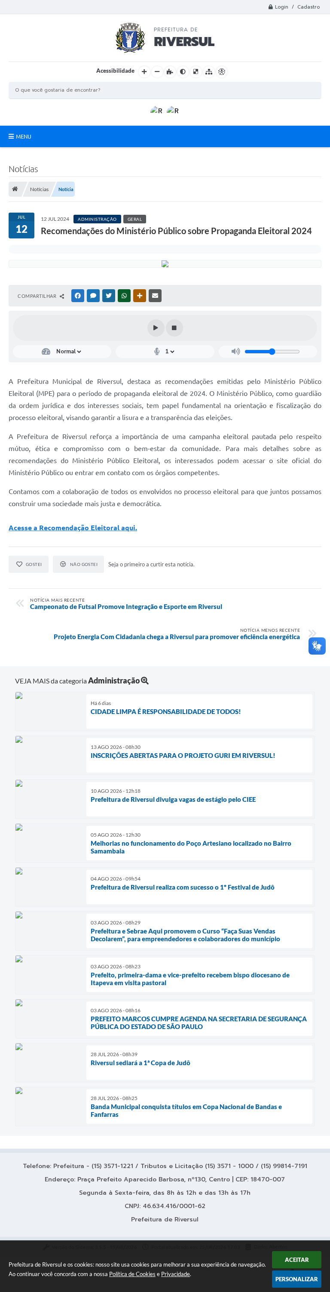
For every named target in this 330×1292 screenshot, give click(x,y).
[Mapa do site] (208, 71)
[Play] (156, 328)
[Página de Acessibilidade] (221, 71)
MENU (23, 136)
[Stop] (174, 328)
